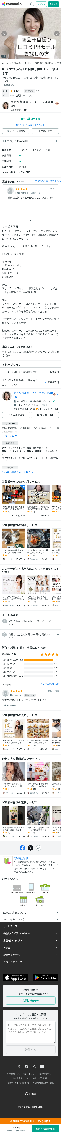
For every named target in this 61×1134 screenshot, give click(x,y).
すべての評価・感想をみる (48, 181)
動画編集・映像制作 (21, 63)
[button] (30, 622)
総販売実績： (19, 110)
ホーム (5, 63)
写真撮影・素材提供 (44, 63)
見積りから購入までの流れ (32, 125)
